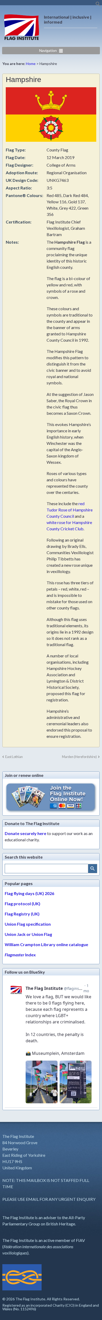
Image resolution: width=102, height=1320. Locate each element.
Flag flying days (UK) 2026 (29, 893)
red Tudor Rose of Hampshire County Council (70, 510)
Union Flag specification (28, 923)
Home (31, 63)
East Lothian (14, 757)
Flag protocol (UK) (22, 903)
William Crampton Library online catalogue (46, 944)
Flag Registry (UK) (22, 913)
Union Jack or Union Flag (28, 934)
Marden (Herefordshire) (79, 757)
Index (20, 954)
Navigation (48, 50)
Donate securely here (25, 833)
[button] (98, 5)
